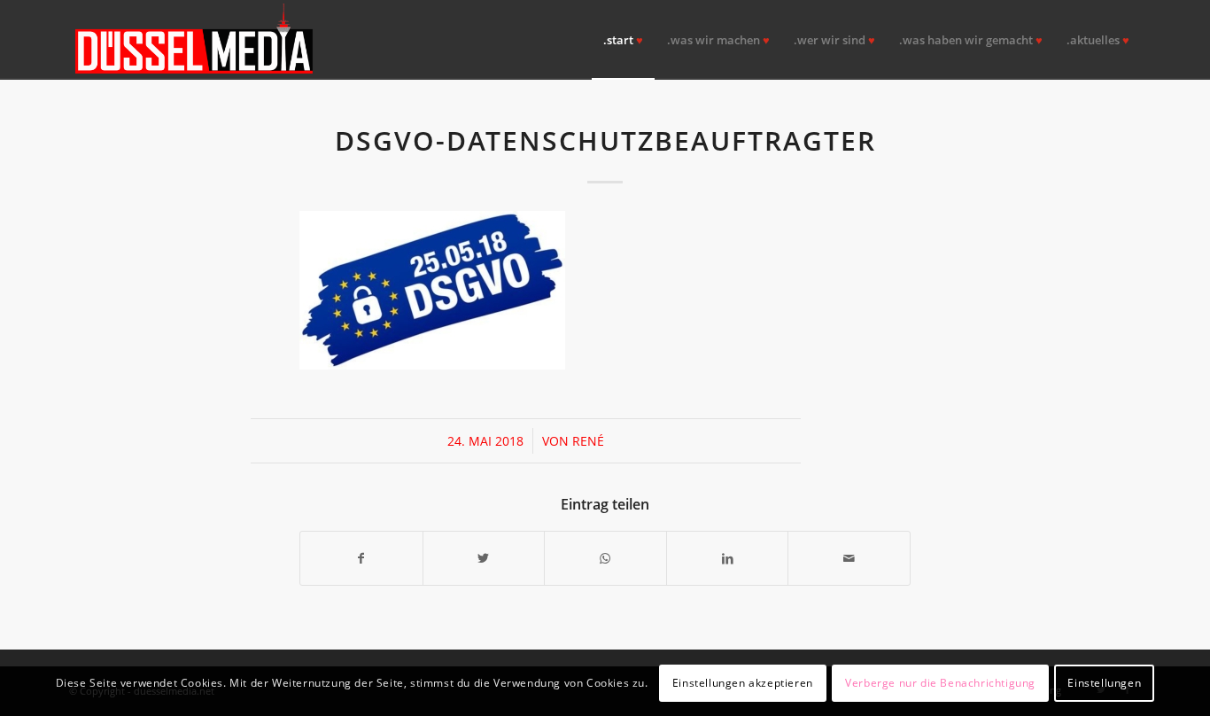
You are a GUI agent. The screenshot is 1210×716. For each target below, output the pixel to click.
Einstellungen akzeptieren (742, 681)
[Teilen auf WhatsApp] (605, 558)
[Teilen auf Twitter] (484, 558)
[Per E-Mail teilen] (849, 558)
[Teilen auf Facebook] (361, 558)
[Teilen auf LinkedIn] (727, 558)
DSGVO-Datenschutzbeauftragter (605, 140)
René (588, 440)
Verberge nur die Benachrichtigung (940, 681)
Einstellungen (1104, 681)
